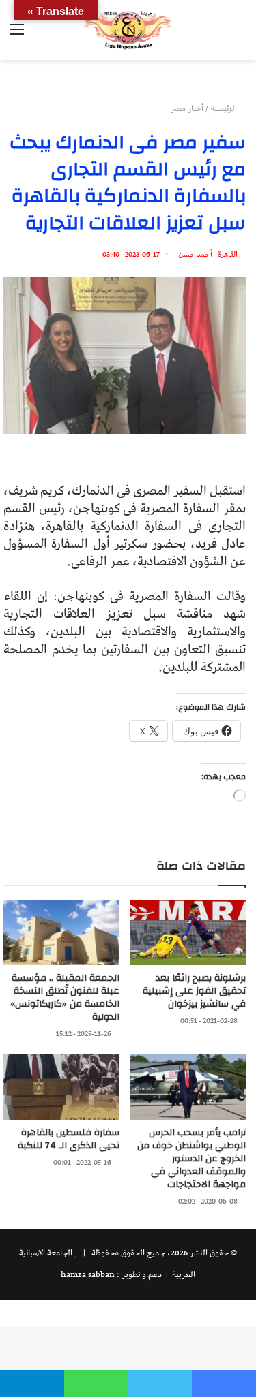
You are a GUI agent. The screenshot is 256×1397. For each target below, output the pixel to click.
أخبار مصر (187, 108)
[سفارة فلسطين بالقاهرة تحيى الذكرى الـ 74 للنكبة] (61, 1087)
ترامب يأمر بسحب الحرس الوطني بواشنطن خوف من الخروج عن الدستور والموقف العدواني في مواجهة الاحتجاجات (191, 1158)
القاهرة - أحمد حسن (208, 254)
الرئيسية (224, 108)
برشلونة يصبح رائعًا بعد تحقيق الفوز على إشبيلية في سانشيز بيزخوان (194, 991)
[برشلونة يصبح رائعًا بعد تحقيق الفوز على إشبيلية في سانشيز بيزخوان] (188, 932)
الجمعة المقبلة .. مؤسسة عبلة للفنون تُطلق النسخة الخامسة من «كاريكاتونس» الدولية (64, 997)
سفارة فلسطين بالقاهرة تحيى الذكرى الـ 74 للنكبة (68, 1139)
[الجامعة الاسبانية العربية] (127, 30)
